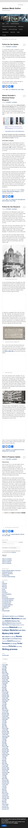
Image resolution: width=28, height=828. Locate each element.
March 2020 (4, 778)
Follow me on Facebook (7, 560)
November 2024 (5, 696)
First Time (5, 625)
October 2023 (5, 716)
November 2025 (5, 678)
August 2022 (5, 737)
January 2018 (5, 806)
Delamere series (15, 623)
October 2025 (5, 680)
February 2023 (5, 728)
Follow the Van (14, 89)
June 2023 (4, 722)
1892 (10, 147)
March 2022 (4, 745)
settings (16, 823)
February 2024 (5, 710)
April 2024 (4, 707)
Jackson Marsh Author (11, 8)
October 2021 (5, 752)
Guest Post (4, 583)
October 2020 (5, 771)
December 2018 (5, 796)
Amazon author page (13, 29)
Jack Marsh (14, 46)
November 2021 (5, 751)
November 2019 (5, 783)
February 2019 (5, 793)
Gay (11, 624)
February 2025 (5, 692)
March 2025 (4, 690)
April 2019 (4, 790)
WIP (7, 89)
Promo (16, 638)
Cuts (3, 582)
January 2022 (5, 748)
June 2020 (4, 777)
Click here (14, 552)
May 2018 (4, 801)
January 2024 (5, 712)
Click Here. (16, 137)
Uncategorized (5, 607)
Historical (13, 627)
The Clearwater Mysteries (7, 600)
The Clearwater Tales (6, 601)
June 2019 (4, 787)
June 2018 (4, 799)
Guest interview (5, 627)
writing (20, 646)
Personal (4, 591)
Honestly (4, 35)
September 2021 (5, 754)
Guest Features (5, 32)
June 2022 (4, 740)
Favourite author (5, 655)
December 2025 (5, 677)
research (10, 641)
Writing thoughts (6, 610)
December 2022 (5, 731)
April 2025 (4, 689)
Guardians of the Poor (20, 624)
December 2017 (5, 807)
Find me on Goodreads (6, 563)
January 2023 (5, 730)
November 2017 (5, 809)
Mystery (5, 633)
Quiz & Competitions (6, 594)
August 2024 (5, 701)
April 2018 (4, 803)
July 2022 (4, 739)
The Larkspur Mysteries (7, 604)
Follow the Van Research (11, 207)
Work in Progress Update (11, 457)
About (7, 23)
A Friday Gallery (5, 575)
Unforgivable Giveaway (7, 572)
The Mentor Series (6, 606)
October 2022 (5, 734)
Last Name (21, 542)
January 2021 (5, 766)
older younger (6, 638)
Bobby (18, 32)
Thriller (19, 643)
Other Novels (20, 26)
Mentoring (4, 586)
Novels (3, 589)
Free (9, 624)
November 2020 (5, 769)
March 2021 (4, 763)
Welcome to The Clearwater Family (9, 26)
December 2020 (5, 768)
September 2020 (5, 772)
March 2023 (4, 727)
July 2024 (4, 702)
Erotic (20, 623)
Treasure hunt (5, 646)
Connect (20, 29)
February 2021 (5, 765)
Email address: (5, 547)
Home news (20, 627)
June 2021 (4, 758)
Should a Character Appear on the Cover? (11, 570)
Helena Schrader (5, 200)
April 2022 (4, 743)
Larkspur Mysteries (10, 630)
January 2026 (5, 675)
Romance (6, 643)
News (10, 636)
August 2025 (5, 683)
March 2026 (4, 672)
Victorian (12, 646)
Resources (15, 641)
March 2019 (4, 792)
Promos (20, 638)
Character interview (9, 616)
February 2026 (5, 674)
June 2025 (4, 686)
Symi (11, 643)
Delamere (8, 621)
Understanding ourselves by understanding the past (14, 131)
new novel (22, 449)
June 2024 (4, 704)
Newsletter (4, 29)
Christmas (21, 616)
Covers (3, 621)
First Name (4, 542)
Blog (3, 23)
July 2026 (4, 666)
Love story (21, 630)
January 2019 (5, 795)
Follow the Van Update (10, 44)
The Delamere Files (6, 603)
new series (4, 588)
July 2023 (4, 721)
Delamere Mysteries (15, 534)
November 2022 (5, 733)
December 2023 (5, 713)
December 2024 (5, 695)
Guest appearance (21, 199)
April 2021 (4, 762)
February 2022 (5, 746)
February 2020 (5, 780)
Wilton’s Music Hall (9, 351)
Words (17, 646)
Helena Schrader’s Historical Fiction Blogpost (9, 97)
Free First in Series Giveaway (8, 576)
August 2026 (5, 664)
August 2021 (5, 755)
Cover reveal (23, 618)
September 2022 (5, 736)
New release (5, 636)
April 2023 (4, 725)
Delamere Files (16, 621)
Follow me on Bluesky (6, 561)
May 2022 (4, 742)
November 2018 (5, 798)
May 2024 (4, 705)
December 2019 (5, 781)
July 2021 (4, 757)
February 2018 (5, 804)
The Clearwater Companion (8, 598)
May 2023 (4, 724)
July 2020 (4, 775)
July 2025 (4, 684)
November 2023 (5, 715)
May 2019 (4, 789)
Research (8, 449)
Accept (4, 825)
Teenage (15, 643)
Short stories (5, 597)
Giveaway (14, 624)
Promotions (4, 592)
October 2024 (5, 698)
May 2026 (4, 669)
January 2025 (5, 693)
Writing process (5, 451)
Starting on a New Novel (7, 573)
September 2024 (5, 699)
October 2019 (5, 784)
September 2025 (5, 681)
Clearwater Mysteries (15, 23)
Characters (16, 616)
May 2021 (4, 760)
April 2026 (4, 670)
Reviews (19, 641)
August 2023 (5, 719)
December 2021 (5, 749)
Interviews (4, 585)
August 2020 (5, 774)
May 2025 (4, 687)
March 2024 (4, 708)
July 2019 (4, 786)
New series (14, 636)
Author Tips (13, 32)
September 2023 (5, 718)
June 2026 (4, 667)
